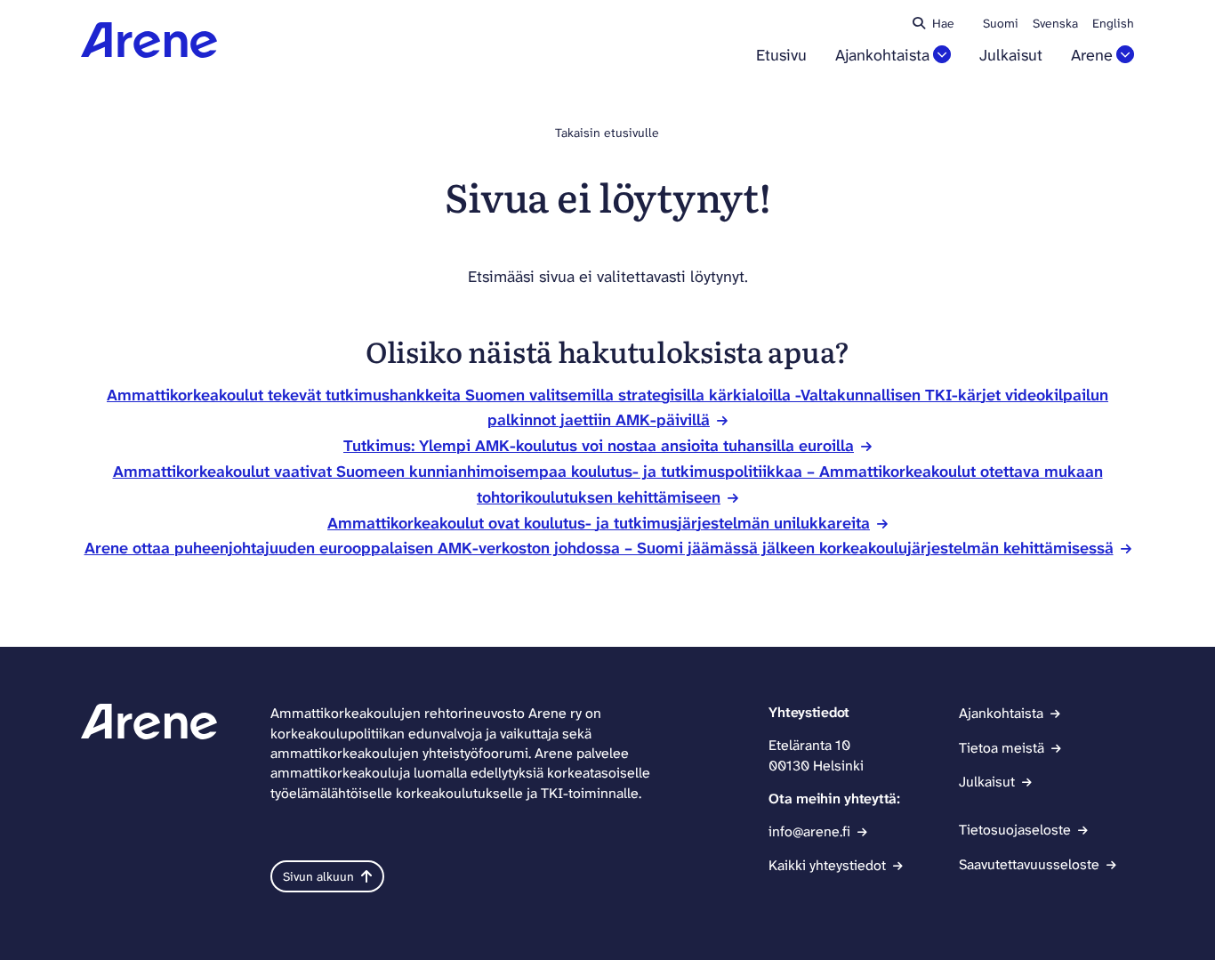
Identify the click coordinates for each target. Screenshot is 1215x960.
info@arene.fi (809, 831)
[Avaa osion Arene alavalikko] (1125, 54)
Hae (943, 23)
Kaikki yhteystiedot (827, 865)
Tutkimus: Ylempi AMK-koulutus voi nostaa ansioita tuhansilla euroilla (598, 445)
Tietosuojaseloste (1015, 829)
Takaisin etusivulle (607, 133)
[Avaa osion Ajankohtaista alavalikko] (942, 54)
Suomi (1000, 23)
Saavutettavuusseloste (1029, 864)
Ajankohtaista (882, 55)
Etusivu (781, 55)
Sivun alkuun (318, 876)
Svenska (1055, 23)
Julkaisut (1010, 55)
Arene (1092, 55)
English (1113, 23)
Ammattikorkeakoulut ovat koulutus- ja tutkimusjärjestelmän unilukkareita (598, 523)
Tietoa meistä (1001, 747)
